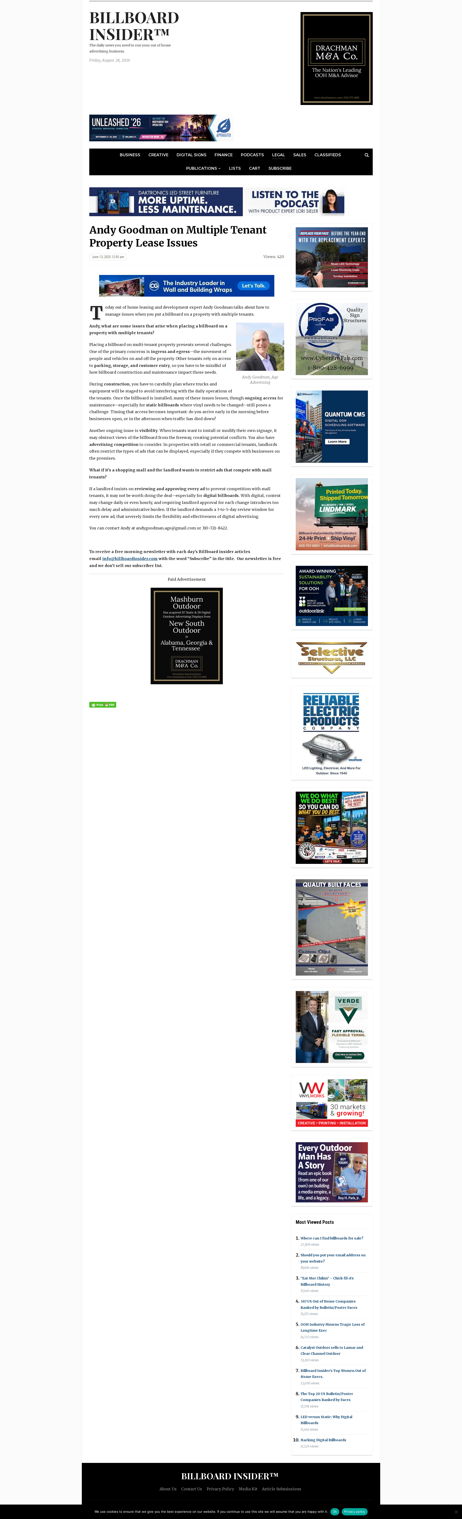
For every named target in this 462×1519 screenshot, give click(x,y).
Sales (299, 155)
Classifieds (327, 155)
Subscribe (280, 168)
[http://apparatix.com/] (161, 127)
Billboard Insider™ (134, 25)
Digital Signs (191, 155)
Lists (235, 168)
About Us (168, 1488)
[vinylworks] (332, 1102)
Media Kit (248, 1488)
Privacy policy (354, 1511)
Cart (254, 168)
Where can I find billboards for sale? (332, 1238)
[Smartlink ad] (332, 595)
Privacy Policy (220, 1488)
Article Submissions (281, 1488)
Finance (224, 155)
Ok (335, 1511)
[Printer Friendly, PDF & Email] (102, 704)
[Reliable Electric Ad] (332, 732)
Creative (158, 155)
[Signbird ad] (332, 1026)
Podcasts (252, 155)
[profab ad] (332, 338)
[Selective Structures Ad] (332, 657)
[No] (456, 1511)
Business (130, 155)
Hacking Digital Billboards (323, 1440)
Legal (278, 155)
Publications (201, 168)
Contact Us (191, 1488)
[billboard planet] (332, 427)
